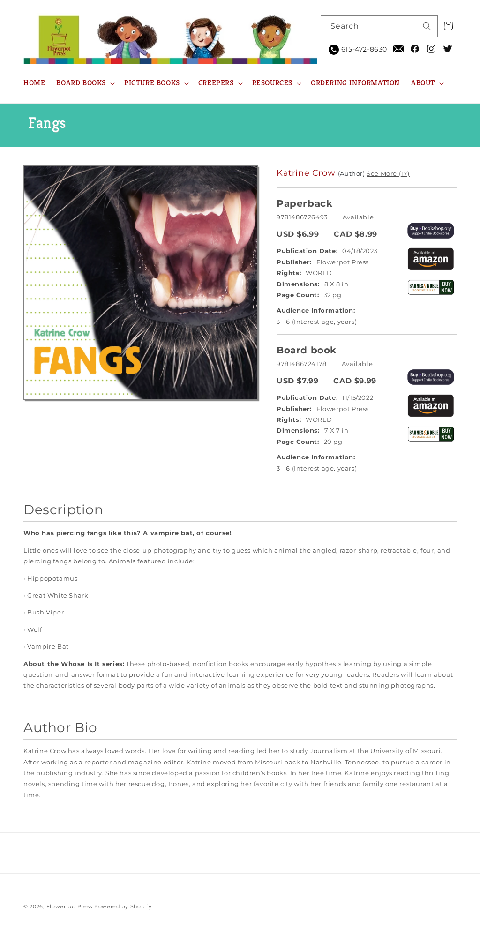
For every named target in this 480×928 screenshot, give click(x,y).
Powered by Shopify (123, 906)
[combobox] (379, 26)
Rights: (289, 273)
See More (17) (388, 173)
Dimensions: (298, 284)
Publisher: (294, 262)
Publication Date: (307, 250)
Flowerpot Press (69, 906)
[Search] (427, 26)
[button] (85, 83)
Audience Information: (316, 310)
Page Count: (298, 295)
